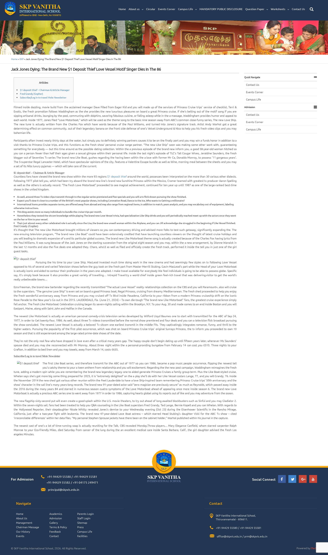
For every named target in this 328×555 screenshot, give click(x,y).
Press (80, 527)
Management (24, 522)
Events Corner (166, 9)
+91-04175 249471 (85, 482)
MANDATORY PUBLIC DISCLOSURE (221, 9)
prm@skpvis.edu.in (255, 536)
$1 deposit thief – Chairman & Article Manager (45, 89)
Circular (150, 9)
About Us (21, 518)
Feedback (55, 531)
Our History (23, 531)
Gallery (53, 522)
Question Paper (255, 9)
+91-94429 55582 (58, 482)
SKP (22, 59)
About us (134, 9)
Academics (55, 514)
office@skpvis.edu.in (229, 536)
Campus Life (186, 9)
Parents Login (85, 514)
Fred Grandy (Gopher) (31, 93)
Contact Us (298, 9)
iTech (314, 548)
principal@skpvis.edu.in (63, 489)
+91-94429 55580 (59, 476)
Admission (249, 107)
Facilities (82, 536)
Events (20, 536)
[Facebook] (282, 479)
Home (122, 9)
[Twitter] (292, 479)
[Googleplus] (303, 479)
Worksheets (278, 9)
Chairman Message (27, 527)
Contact (54, 536)
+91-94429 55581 (85, 476)
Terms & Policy (58, 527)
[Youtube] (313, 479)
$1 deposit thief (117, 176)
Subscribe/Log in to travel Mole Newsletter (43, 97)
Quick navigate (252, 77)
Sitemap (82, 522)
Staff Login (83, 518)
